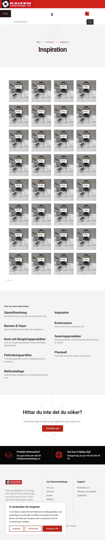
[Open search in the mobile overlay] (52, 22)
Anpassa (16, 528)
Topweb (73, 526)
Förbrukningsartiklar (18, 355)
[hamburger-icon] (5, 13)
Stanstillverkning (15, 312)
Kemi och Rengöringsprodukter (25, 339)
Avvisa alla (33, 528)
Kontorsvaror (63, 323)
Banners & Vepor (15, 326)
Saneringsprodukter (68, 336)
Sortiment (50, 42)
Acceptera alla (52, 528)
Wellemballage (14, 371)
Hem (38, 42)
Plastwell (61, 352)
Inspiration (62, 312)
